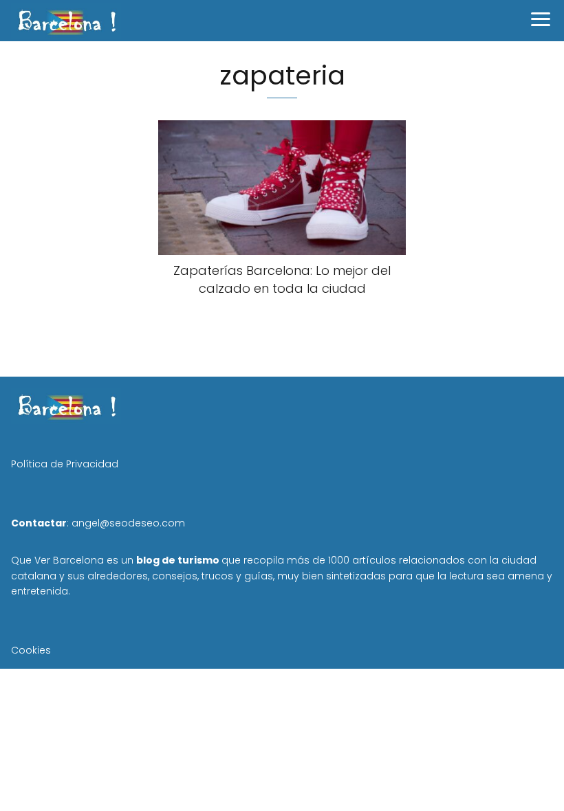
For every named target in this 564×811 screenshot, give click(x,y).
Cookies (31, 650)
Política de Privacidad (64, 464)
